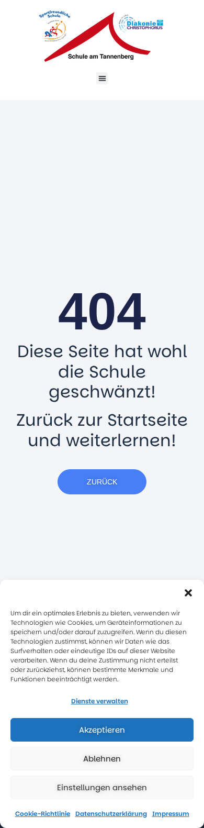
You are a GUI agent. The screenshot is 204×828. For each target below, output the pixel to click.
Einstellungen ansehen (102, 787)
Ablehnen (102, 758)
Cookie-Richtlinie (42, 813)
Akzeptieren (102, 729)
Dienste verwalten (99, 701)
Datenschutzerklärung (111, 813)
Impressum (170, 813)
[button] (188, 593)
